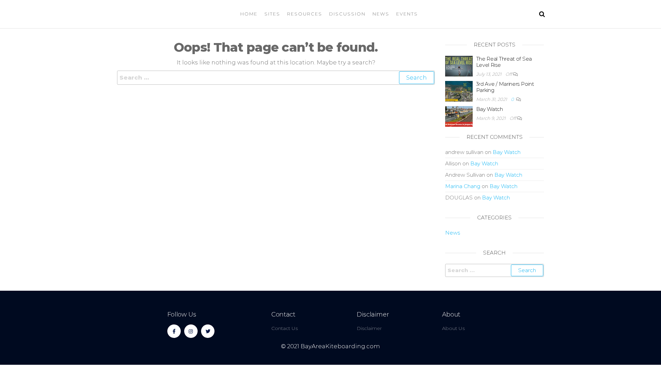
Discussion (347, 14)
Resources (304, 14)
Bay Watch (489, 109)
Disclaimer (373, 314)
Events (407, 14)
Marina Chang (462, 186)
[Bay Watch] (459, 116)
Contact (283, 314)
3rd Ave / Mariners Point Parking (505, 87)
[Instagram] (191, 331)
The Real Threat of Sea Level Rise (504, 61)
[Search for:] (276, 78)
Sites (272, 14)
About (451, 314)
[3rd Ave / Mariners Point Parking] (459, 90)
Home (249, 14)
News (381, 14)
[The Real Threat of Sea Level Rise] (459, 65)
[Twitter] (207, 331)
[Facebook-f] (174, 331)
